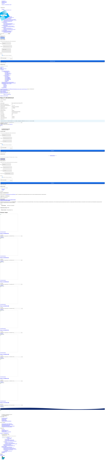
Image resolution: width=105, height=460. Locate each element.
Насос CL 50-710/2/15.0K (4, 402)
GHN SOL (6, 81)
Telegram (3, 458)
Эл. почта (1, 141)
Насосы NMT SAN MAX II (8, 73)
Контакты (3, 429)
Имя (1, 43)
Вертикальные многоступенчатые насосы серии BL (10, 19)
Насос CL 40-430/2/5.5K (4, 233)
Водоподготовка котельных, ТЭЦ (7, 24)
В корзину (2, 123)
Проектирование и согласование (7, 444)
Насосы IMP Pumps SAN (8, 79)
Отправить (52, 150)
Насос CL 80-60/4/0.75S (3, 90)
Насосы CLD (5, 86)
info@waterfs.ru (2, 36)
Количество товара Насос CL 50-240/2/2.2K (7, 284)
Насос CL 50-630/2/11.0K (4, 354)
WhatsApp (3, 457)
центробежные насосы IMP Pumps (10, 194)
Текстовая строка (2, 173)
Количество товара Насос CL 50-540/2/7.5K (7, 332)
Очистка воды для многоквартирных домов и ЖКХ (9, 29)
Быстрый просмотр (3, 280)
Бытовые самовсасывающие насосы (8, 21)
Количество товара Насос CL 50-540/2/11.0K (7, 308)
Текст (1, 52)
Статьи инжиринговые (5, 430)
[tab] (53, 189)
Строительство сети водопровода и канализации (9, 26)
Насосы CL (5, 84)
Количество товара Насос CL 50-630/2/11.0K (7, 356)
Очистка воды (4, 419)
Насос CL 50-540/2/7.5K (4, 330)
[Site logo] (3, 68)
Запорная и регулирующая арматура (7, 426)
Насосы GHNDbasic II (7, 77)
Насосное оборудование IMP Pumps (7, 423)
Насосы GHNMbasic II (7, 78)
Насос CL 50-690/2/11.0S (4, 378)
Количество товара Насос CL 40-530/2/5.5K (7, 260)
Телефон (1, 46)
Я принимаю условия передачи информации (7, 55)
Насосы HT (6, 450)
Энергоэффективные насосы (7, 71)
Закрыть (1, 454)
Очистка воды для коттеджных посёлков (8, 28)
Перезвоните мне (52, 61)
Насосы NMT (6, 72)
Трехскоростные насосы (8, 18)
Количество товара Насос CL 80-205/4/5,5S (7, 122)
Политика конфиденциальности (6, 431)
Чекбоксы (1, 143)
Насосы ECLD (5, 85)
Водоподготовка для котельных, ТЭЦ (9, 439)
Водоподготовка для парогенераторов (8, 23)
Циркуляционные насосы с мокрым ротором (9, 17)
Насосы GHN (6, 76)
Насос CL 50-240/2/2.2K (4, 281)
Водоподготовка (5, 22)
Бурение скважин (4, 420)
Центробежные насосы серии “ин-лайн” (8, 20)
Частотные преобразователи (6, 425)
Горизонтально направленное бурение (8, 30)
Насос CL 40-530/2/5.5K (4, 257)
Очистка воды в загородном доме (9, 442)
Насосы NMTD (7, 74)
